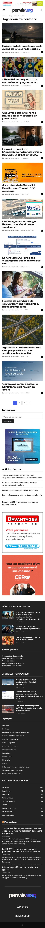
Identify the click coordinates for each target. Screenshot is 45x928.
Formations (6, 753)
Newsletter (6, 760)
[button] (4, 10)
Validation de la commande (12, 770)
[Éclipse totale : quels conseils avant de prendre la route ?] (22, 33)
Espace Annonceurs (9, 746)
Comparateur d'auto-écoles (13, 656)
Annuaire (5, 725)
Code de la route (8, 661)
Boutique (5, 729)
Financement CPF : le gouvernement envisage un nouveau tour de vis (20, 503)
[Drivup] (22, 446)
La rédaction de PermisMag (10, 52)
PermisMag (10, 822)
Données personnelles (10, 739)
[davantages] (22, 3)
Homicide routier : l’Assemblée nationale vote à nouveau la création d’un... (22, 152)
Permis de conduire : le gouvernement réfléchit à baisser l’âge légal (20, 304)
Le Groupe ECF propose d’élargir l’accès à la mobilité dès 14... (21, 261)
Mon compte (7, 756)
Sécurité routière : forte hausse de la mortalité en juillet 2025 (19, 116)
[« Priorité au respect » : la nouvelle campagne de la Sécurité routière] (22, 67)
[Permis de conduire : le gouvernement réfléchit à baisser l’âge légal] (22, 284)
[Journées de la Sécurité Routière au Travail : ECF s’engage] (22, 173)
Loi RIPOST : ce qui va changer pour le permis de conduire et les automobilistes (19, 484)
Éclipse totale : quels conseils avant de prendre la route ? (22, 496)
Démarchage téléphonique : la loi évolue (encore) (20, 490)
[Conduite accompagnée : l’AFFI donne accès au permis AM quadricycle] (8, 709)
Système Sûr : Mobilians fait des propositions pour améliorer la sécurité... (21, 351)
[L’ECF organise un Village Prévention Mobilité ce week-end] (22, 209)
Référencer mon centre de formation (16, 767)
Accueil (4, 16)
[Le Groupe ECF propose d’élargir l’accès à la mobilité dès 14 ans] (22, 245)
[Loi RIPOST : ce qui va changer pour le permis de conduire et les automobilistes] (8, 629)
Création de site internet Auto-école (15, 732)
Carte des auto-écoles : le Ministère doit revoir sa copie (20, 387)
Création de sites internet (11, 666)
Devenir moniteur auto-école (13, 736)
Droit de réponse (8, 743)
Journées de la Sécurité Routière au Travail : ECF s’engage (18, 188)
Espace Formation (9, 750)
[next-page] (29, 403)
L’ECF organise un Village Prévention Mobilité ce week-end (19, 224)
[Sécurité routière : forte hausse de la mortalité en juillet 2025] (22, 100)
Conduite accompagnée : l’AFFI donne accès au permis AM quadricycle (29, 708)
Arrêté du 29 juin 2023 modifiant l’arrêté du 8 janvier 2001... (26, 682)
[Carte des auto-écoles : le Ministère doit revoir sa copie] (22, 371)
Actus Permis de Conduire (12, 658)
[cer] (22, 575)
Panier (4, 763)
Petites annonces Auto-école (13, 663)
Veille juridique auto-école (11, 774)
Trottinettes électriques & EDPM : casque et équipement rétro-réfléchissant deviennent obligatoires (22, 476)
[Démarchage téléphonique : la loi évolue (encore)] (8, 640)
